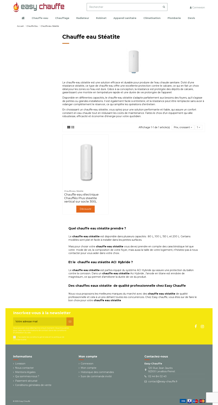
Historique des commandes (97, 372)
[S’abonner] (70, 321)
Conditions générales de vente (33, 385)
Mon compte (88, 367)
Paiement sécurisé (26, 380)
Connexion (87, 363)
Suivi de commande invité (96, 376)
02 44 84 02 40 (157, 376)
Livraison (20, 363)
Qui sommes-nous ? (27, 376)
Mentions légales (25, 372)
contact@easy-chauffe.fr (162, 381)
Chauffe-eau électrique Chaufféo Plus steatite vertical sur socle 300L (81, 198)
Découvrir (85, 209)
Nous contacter (24, 367)
